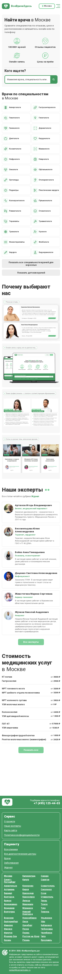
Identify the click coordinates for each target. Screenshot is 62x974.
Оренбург (27, 925)
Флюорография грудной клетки (18, 735)
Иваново (8, 925)
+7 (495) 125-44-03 (47, 803)
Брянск (7, 900)
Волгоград (9, 912)
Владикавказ (10, 904)
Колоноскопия (9, 712)
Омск (25, 921)
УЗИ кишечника (10, 728)
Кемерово (27, 886)
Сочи (43, 893)
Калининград (28, 876)
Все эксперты (31, 642)
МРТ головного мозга (13, 688)
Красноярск (28, 897)
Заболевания (11, 863)
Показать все (31, 750)
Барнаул (8, 893)
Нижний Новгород (27, 913)
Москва (8, 876)
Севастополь (48, 886)
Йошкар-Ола (10, 936)
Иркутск (8, 933)
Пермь (25, 933)
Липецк (26, 900)
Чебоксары (47, 929)
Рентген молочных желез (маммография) (24, 739)
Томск (44, 904)
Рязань (26, 940)
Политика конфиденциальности (22, 835)
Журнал (35, 496)
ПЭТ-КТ (6, 724)
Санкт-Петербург (10, 880)
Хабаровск (46, 925)
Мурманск (27, 908)
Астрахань (9, 889)
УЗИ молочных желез (13, 704)
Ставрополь (47, 897)
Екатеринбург (11, 921)
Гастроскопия (9, 681)
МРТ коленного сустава (14, 700)
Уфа (43, 921)
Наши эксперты (12, 826)
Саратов (45, 879)
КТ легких (7, 677)
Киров (25, 889)
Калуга (25, 879)
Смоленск (46, 889)
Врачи (7, 858)
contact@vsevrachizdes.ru (19, 970)
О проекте (9, 821)
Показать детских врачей (31, 272)
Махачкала (27, 904)
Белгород (9, 897)
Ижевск (8, 929)
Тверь (44, 900)
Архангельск (10, 886)
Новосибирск (29, 918)
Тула (43, 908)
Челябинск (46, 933)
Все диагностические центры (20, 854)
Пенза (25, 929)
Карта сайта (10, 830)
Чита (43, 936)
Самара (44, 876)
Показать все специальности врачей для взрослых (31, 263)
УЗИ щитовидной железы (15, 716)
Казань (7, 940)
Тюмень (45, 912)
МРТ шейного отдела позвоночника (21, 693)
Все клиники (11, 849)
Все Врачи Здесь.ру (7, 802)
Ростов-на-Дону (30, 936)
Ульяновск (46, 918)
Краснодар (28, 893)
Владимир (9, 908)
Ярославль (46, 940)
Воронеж (9, 918)
